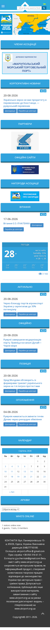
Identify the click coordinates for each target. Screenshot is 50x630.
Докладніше (10, 111)
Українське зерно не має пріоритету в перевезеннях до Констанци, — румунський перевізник (25, 103)
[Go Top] (43, 613)
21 (31, 476)
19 (18, 476)
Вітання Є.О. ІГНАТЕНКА (16, 223)
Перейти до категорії (27, 111)
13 (25, 471)
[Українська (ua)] (44, 3)
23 (44, 476)
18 (12, 476)
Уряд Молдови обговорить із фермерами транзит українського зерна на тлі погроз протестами (22, 383)
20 (25, 476)
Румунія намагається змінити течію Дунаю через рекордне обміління (23, 418)
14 (31, 471)
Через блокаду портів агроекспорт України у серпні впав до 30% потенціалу (23, 306)
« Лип (11, 492)
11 (12, 471)
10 (5, 471)
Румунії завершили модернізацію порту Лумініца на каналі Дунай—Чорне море (22, 342)
